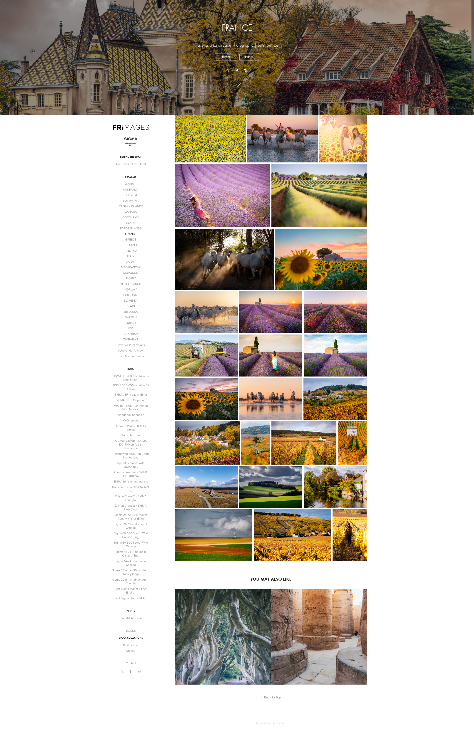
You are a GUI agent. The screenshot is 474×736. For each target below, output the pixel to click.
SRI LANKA (130, 312)
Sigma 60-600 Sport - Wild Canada (131, 544)
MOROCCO (130, 273)
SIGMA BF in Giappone (131, 400)
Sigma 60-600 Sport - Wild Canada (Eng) (131, 535)
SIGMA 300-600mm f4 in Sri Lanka (130, 387)
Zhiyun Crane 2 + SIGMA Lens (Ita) (131, 498)
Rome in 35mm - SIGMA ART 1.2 (130, 489)
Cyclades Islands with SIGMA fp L (131, 465)
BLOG (130, 368)
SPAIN (131, 306)
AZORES (130, 184)
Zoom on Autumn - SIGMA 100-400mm (131, 474)
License (226, 57)
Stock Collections (131, 637)
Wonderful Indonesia (130, 415)
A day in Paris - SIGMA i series (131, 428)
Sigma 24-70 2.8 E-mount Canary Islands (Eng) (130, 516)
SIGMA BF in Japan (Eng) (131, 394)
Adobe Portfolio (277, 723)
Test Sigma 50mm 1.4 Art (131, 598)
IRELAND (131, 250)
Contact (131, 663)
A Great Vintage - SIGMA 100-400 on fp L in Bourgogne (131, 444)
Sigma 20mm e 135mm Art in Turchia (130, 581)
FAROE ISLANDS (131, 228)
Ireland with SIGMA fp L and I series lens (131, 455)
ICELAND (131, 245)
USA (131, 328)
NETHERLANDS (131, 284)
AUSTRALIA (130, 189)
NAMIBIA (131, 278)
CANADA (131, 212)
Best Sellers (130, 645)
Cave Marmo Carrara (131, 356)
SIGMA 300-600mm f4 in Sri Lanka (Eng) (130, 378)
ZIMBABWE (130, 339)
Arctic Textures (130, 435)
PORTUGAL (130, 295)
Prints (249, 57)
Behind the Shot (130, 156)
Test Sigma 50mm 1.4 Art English (131, 590)
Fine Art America (131, 618)
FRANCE (130, 234)
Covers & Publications (131, 345)
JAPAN (130, 262)
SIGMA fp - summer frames (131, 481)
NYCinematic (130, 420)
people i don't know (130, 350)
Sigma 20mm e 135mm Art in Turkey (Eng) (130, 572)
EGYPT (130, 223)
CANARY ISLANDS (131, 206)
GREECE (130, 239)
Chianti (130, 650)
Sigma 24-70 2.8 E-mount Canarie (130, 526)
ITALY (130, 256)
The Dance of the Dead (131, 164)
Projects (131, 176)
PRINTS (130, 610)
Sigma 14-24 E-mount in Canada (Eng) (131, 553)
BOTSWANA (131, 201)
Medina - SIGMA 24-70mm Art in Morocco (131, 407)
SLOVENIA (131, 300)
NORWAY (131, 289)
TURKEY (130, 323)
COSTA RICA (130, 217)
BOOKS (131, 631)
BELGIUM (131, 195)
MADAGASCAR (131, 267)
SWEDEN (131, 317)
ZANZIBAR (131, 334)
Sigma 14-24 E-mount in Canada (131, 563)
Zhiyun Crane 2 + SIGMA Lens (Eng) (131, 507)
